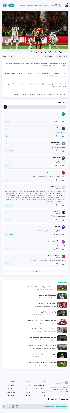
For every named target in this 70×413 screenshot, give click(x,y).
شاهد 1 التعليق (9, 205)
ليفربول (28, 392)
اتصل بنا (43, 395)
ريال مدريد (28, 385)
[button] (35, 271)
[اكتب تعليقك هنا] (5, 107)
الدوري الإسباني (11, 389)
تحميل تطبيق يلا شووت (40, 385)
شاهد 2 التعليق (9, 150)
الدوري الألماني (11, 395)
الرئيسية (52, 5)
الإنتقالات (22, 5)
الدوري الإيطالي (11, 392)
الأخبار (40, 5)
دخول (11, 5)
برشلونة (28, 389)
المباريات (46, 5)
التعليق (7, 121)
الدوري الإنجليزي (11, 385)
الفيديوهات (30, 5)
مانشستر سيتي (26, 395)
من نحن (44, 392)
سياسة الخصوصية (41, 389)
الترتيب (36, 5)
